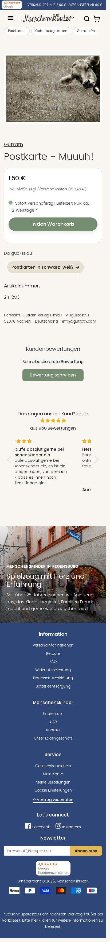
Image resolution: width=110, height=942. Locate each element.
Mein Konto (53, 774)
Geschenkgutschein (53, 766)
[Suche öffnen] (87, 16)
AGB (53, 722)
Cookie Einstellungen (53, 790)
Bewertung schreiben (53, 375)
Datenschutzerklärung (53, 678)
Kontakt (53, 730)
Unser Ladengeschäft (53, 738)
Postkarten (17, 31)
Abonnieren (86, 851)
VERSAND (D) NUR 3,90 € (47, 4)
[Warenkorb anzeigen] (97, 16)
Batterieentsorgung (53, 686)
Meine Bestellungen (53, 782)
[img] (53, 420)
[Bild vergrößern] (53, 88)
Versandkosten (52, 189)
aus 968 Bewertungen (53, 428)
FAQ (53, 662)
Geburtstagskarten (51, 31)
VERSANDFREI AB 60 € (86, 4)
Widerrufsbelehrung (53, 670)
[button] (10, 459)
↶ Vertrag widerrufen (53, 799)
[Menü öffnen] (11, 18)
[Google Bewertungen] (12, 5)
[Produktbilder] (53, 88)
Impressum (53, 714)
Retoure (53, 654)
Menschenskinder (72, 881)
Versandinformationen (53, 645)
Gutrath (13, 144)
